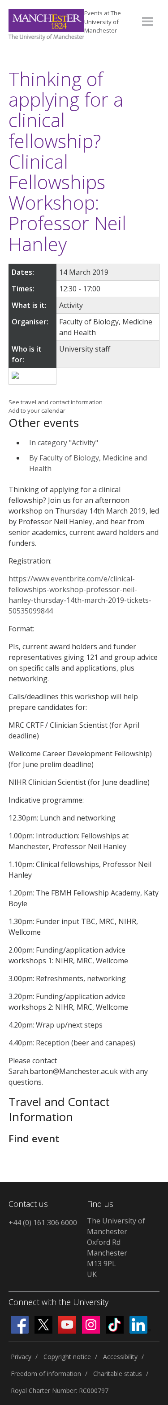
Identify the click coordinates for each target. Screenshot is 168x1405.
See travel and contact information (56, 402)
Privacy (21, 1356)
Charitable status (117, 1373)
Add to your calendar (37, 410)
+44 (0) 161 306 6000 (43, 1222)
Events (102, 21)
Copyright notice (67, 1356)
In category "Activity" (63, 443)
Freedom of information (46, 1373)
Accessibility (120, 1356)
